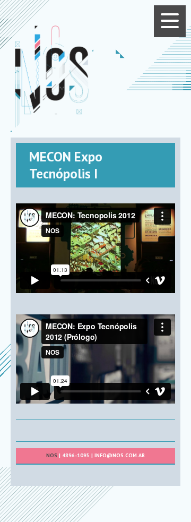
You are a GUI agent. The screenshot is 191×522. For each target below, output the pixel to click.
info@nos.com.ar (119, 455)
